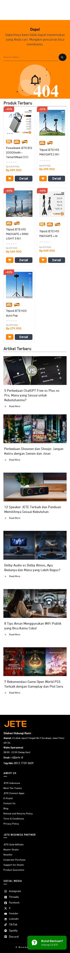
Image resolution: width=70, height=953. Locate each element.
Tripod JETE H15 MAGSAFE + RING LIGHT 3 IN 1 (17, 234)
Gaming (10, 651)
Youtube (13, 913)
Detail (23, 178)
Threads (14, 897)
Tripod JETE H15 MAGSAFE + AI (49, 233)
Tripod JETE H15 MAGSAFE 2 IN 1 (49, 152)
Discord (14, 936)
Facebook (14, 902)
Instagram (15, 891)
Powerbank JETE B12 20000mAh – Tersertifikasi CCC (19, 152)
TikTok (13, 924)
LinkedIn (14, 919)
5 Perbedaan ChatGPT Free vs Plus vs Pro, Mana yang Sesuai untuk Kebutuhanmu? (31, 395)
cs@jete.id (16, 757)
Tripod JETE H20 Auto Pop (16, 313)
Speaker (11, 476)
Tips (8, 593)
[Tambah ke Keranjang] (9, 178)
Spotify (13, 930)
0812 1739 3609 (23, 763)
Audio (22, 476)
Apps (8, 360)
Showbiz (11, 418)
